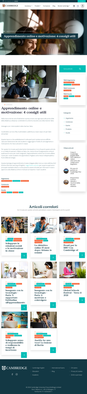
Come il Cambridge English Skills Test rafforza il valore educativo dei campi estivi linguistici (75, 158)
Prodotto (69, 129)
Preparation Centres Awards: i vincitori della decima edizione (75, 182)
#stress (45, 240)
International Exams (58, 368)
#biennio (9, 192)
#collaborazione (17, 240)
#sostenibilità (76, 284)
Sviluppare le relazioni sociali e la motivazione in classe (14, 247)
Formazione (46, 6)
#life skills (68, 284)
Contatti (82, 1)
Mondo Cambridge (63, 6)
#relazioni (10, 238)
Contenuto (69, 122)
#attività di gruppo (68, 242)
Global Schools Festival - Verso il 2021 (72, 293)
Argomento (69, 118)
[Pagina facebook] (12, 374)
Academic (35, 375)
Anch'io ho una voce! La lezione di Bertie (43, 343)
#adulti (21, 192)
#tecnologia (9, 287)
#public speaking (39, 337)
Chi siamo (74, 368)
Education (35, 371)
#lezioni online (24, 181)
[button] (82, 6)
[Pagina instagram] (17, 374)
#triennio (15, 192)
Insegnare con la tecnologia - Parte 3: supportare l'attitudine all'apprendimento (15, 296)
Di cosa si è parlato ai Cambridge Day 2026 (75, 171)
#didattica (77, 238)
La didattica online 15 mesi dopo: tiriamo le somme (43, 249)
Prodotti (37, 6)
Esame (68, 125)
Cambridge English (38, 368)
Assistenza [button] (28, 6)
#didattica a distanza (6, 181)
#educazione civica (68, 285)
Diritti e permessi (76, 375)
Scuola (68, 133)
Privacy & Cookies (76, 371)
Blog (54, 6)
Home (3, 31)
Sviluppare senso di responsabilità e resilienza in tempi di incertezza (14, 345)
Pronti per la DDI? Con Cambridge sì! (71, 248)
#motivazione (16, 181)
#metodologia (5, 186)
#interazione (9, 240)
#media (4, 192)
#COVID (8, 337)
